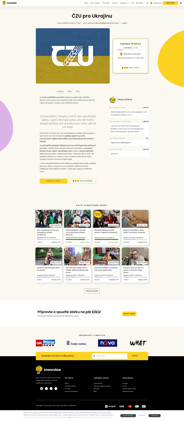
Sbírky (67, 383)
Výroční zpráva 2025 (129, 389)
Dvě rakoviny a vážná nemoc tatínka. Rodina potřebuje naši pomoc (77, 270)
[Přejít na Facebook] (41, 388)
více (69, 417)
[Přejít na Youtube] (51, 388)
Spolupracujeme (127, 391)
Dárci (69, 91)
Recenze (96, 389)
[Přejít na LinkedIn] (55, 388)
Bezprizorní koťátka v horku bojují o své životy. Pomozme (134, 231)
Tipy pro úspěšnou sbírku (102, 386)
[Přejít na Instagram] (46, 388)
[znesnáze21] (9, 3)
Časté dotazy (98, 383)
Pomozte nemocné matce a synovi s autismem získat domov (133, 270)
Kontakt (125, 383)
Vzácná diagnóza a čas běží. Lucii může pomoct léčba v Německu (76, 232)
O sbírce (60, 91)
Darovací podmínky (71, 391)
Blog (95, 391)
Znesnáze (126, 378)
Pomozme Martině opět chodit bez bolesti (48, 269)
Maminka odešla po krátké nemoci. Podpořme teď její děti (105, 231)
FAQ (77, 91)
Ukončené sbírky (70, 386)
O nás (124, 386)
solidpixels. (72, 405)
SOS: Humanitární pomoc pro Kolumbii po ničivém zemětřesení (48, 232)
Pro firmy (68, 389)
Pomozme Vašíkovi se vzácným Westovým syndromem (105, 269)
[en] (181, 3)
